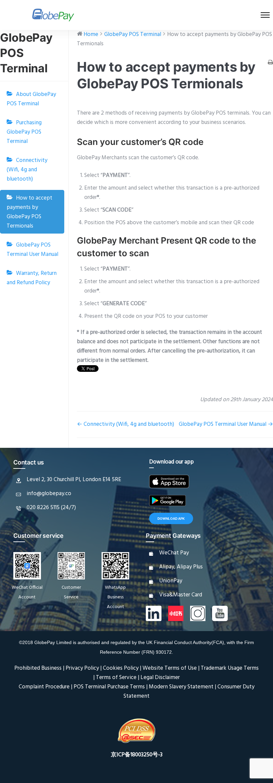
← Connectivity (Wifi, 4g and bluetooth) (125, 424)
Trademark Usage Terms (230, 668)
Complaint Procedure (44, 686)
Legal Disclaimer (160, 677)
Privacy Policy (82, 668)
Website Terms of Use (169, 668)
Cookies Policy (120, 668)
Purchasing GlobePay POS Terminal (24, 132)
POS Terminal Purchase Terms (109, 686)
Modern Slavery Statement (181, 686)
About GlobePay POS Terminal (31, 99)
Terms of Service (116, 677)
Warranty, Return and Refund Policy (32, 278)
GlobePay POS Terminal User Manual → (226, 424)
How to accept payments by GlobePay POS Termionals (29, 212)
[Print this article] (270, 63)
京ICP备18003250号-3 (136, 754)
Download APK (171, 518)
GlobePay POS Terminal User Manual (32, 250)
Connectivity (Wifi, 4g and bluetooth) (27, 170)
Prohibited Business (38, 668)
